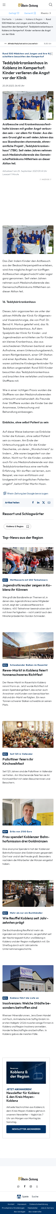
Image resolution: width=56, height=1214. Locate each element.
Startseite (7, 19)
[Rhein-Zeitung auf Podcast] (37, 1186)
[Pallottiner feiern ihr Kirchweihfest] (28, 734)
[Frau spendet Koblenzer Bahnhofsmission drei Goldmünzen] (28, 811)
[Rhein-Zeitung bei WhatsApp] (18, 1186)
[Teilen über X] (44, 502)
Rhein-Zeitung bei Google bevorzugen (27, 493)
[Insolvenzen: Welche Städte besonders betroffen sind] (28, 978)
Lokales (18, 19)
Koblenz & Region (34, 19)
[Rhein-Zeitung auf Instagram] (30, 1186)
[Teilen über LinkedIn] (38, 502)
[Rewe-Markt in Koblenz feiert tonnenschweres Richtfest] (28, 645)
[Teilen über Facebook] (33, 502)
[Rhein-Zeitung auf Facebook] (24, 1186)
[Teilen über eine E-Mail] (49, 502)
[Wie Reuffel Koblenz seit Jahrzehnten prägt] (28, 893)
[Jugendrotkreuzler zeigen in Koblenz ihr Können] (28, 560)
